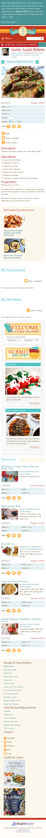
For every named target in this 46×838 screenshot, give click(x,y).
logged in (14, 288)
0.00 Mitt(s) (41, 103)
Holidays (7, 711)
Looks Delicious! (10, 718)
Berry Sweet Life (10, 670)
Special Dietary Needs (21, 44)
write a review (11, 142)
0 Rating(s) (33, 103)
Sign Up (10, 337)
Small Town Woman (11, 704)
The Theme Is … (10, 728)
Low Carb (31, 55)
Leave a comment (12, 138)
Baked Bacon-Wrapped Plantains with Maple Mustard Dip (13, 233)
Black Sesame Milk (10, 506)
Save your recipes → (10, 22)
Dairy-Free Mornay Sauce (14, 581)
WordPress (26, 832)
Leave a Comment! (35, 280)
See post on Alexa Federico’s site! (20, 62)
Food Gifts (11, 364)
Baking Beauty (9, 666)
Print (8, 133)
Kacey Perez (27, 624)
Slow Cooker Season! (16, 410)
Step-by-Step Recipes (12, 725)
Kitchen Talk (8, 715)
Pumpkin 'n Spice (10, 697)
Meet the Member (11, 721)
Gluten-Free (19, 55)
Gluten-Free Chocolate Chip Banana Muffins (13, 256)
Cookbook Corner (13, 757)
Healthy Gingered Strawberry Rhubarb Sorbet (21, 620)
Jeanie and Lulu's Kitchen (13, 687)
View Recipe (34, 403)
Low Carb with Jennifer (12, 690)
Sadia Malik (26, 472)
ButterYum (8, 673)
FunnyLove (8, 680)
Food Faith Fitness (11, 677)
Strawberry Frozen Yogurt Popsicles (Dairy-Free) (20, 467)
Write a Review (36, 310)
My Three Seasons (11, 694)
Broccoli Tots (8, 544)
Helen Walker (27, 509)
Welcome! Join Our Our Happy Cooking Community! (22, 329)
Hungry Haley (9, 683)
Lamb (26, 55)
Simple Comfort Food (12, 701)
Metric (19, 122)
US (12, 122)
